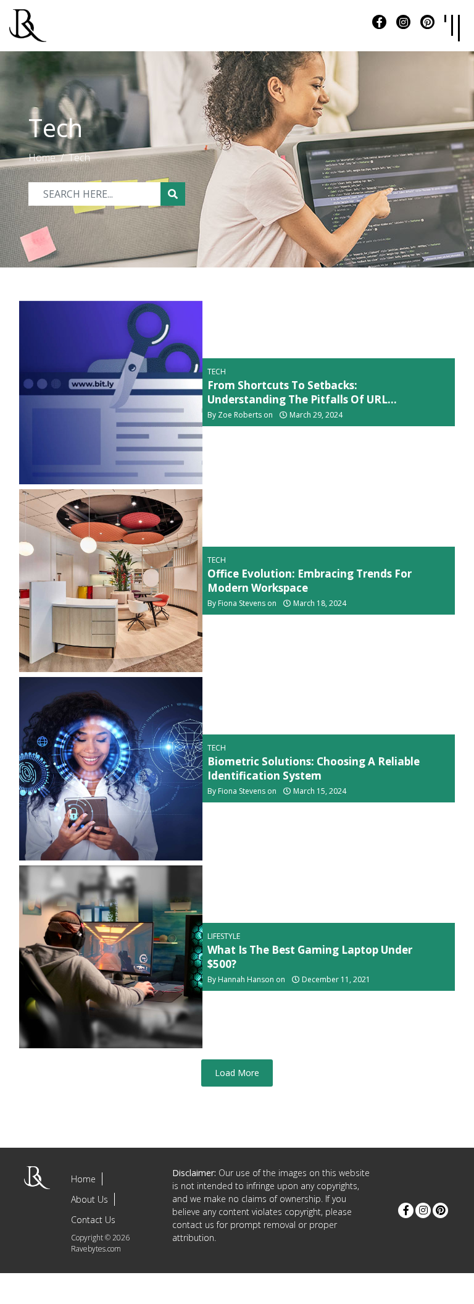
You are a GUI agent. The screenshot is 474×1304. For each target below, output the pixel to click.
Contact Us (93, 1220)
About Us (89, 1199)
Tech (79, 157)
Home (42, 157)
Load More (237, 1073)
